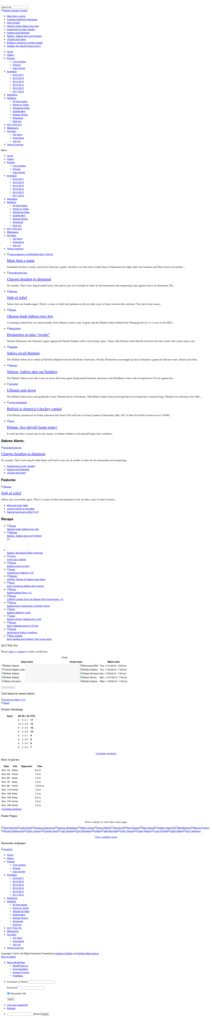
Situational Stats (21, 108)
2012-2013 (18, 88)
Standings (12, 94)
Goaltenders (19, 111)
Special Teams (20, 114)
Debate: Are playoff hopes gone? (24, 46)
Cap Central (19, 68)
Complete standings (106, 753)
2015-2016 (18, 78)
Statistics (11, 98)
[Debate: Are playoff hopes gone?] (10, 421)
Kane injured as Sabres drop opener (25, 586)
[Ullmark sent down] (12, 384)
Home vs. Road (21, 104)
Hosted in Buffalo (64, 953)
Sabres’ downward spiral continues (25, 552)
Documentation (20, 969)
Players (11, 58)
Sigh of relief (13, 22)
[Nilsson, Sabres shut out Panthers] (12, 365)
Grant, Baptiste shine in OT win (23, 625)
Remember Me (18, 993)
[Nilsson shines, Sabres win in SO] (11, 615)
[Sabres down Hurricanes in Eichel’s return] (11, 602)
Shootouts (18, 118)
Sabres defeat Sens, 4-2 (19, 592)
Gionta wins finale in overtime (22, 632)
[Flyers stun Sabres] (11, 556)
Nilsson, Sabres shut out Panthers (24, 36)
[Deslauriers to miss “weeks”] (14, 328)
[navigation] (106, 988)
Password (12, 987)
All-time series (20, 101)
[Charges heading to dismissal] (17, 272)
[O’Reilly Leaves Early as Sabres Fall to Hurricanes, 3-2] (11, 596)
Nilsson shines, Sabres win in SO (24, 619)
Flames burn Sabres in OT (20, 572)
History (10, 55)
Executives (18, 138)
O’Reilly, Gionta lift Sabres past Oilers (26, 579)
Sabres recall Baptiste (18, 32)
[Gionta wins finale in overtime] (11, 629)
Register (11, 1008)
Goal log (17, 121)
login (11, 651)
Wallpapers (12, 128)
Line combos (19, 61)
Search (37, 1014)
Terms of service (15, 144)
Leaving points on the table (20, 508)
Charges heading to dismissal (22, 19)
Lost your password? (17, 1005)
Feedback (18, 975)
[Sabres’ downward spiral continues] (17, 550)
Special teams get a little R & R (23, 512)
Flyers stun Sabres (16, 559)
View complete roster (106, 836)
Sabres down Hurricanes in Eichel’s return (28, 606)
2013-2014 (18, 84)
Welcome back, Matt (17, 505)
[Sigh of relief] (12, 291)
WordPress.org (20, 965)
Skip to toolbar (8, 956)
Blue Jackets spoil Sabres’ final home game (29, 639)
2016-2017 (18, 74)
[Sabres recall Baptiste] (12, 347)
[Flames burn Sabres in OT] (11, 569)
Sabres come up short (18, 566)
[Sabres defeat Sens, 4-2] (11, 589)
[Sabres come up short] (11, 562)
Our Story (17, 134)
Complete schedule (11, 809)
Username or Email (17, 981)
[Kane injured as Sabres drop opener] (11, 582)
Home (10, 51)
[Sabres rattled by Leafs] (11, 609)
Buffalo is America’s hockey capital (25, 42)
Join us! (17, 141)
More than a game (16, 16)
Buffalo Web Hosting (88, 953)
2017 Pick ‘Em (14, 124)
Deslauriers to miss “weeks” (21, 29)
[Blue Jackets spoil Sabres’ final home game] (14, 635)
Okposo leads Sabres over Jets (23, 26)
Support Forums (21, 972)
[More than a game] (30, 254)
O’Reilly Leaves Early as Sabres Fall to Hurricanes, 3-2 (35, 599)
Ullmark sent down (16, 39)
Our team (11, 131)
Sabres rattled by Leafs (18, 612)
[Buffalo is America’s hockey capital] (17, 402)
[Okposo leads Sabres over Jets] (11, 309)
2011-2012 (18, 91)
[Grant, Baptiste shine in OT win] (11, 622)
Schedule (12, 71)
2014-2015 (18, 81)
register (21, 651)
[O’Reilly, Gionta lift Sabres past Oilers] (12, 576)
